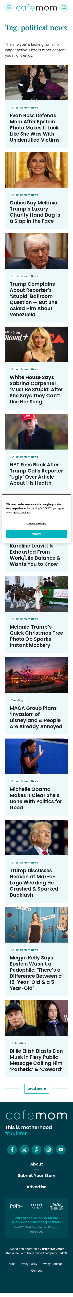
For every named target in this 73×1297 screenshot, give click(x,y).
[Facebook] (12, 1150)
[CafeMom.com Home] (36, 7)
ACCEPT (36, 533)
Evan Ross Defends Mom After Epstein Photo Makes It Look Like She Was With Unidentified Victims (35, 127)
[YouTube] (61, 1150)
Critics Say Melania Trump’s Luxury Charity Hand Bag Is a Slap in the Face (35, 211)
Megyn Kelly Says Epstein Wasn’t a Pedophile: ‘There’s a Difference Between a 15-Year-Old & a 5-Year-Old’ (36, 973)
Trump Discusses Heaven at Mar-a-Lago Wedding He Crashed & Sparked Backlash (34, 882)
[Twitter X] (24, 1150)
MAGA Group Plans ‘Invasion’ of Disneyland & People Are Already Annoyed (36, 717)
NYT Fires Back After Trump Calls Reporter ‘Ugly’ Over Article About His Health (36, 473)
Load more (36, 1088)
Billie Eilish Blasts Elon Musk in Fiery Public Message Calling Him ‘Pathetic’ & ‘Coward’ (36, 1060)
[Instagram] (49, 1150)
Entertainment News (24, 107)
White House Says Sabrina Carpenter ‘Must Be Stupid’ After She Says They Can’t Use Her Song (36, 389)
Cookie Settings (36, 523)
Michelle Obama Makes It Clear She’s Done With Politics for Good (36, 798)
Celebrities (18, 1043)
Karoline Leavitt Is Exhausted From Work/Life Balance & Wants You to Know (35, 554)
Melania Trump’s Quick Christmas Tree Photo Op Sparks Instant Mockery (36, 636)
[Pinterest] (36, 1150)
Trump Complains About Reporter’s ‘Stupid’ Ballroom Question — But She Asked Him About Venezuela (33, 299)
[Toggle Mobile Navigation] (9, 7)
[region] (36, 518)
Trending (17, 700)
